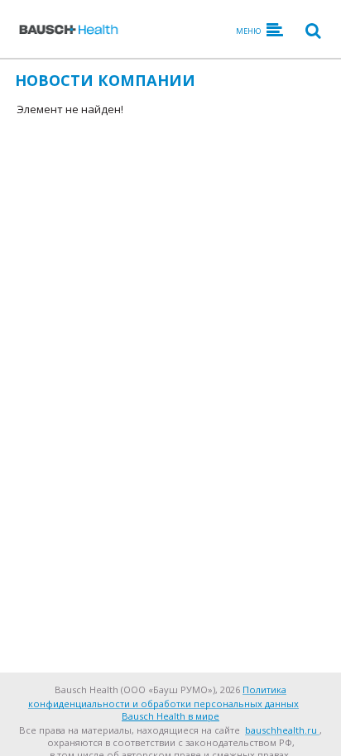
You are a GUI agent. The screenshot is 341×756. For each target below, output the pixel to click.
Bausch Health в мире (170, 716)
